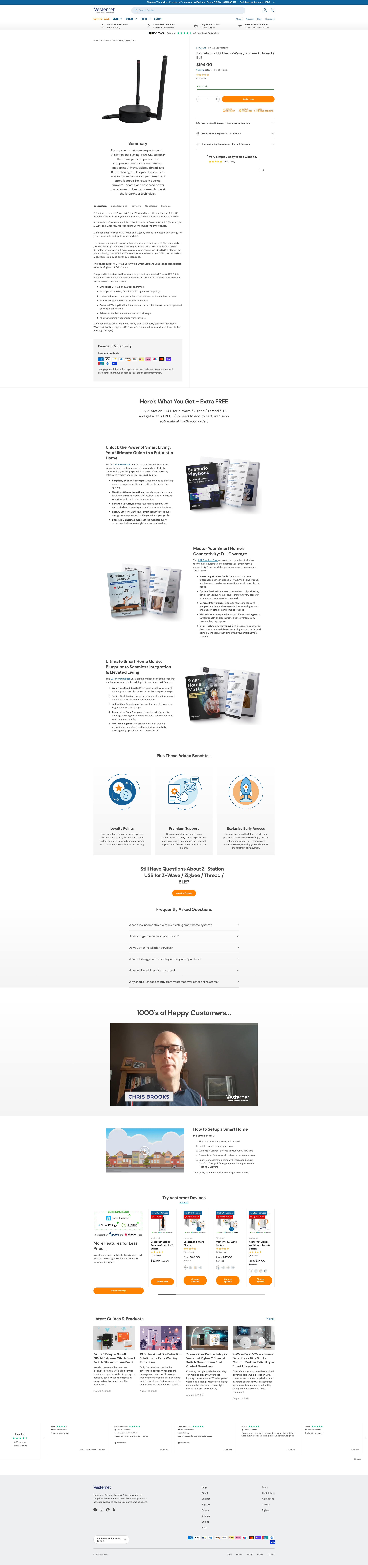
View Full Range (118, 1290)
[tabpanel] (137, 271)
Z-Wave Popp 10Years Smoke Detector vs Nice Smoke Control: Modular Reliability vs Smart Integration (253, 1360)
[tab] (100, 206)
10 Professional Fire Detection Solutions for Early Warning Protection (160, 1358)
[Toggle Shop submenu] (121, 18)
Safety (249, 1554)
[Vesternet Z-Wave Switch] (227, 1222)
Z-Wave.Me (201, 48)
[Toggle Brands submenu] (135, 18)
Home (95, 41)
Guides (205, 1521)
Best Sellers (268, 1492)
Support (270, 18)
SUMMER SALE (101, 18)
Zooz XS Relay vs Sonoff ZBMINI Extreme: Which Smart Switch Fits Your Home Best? (114, 1358)
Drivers (205, 1510)
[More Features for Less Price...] (118, 1223)
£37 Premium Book (120, 464)
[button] (273, 10)
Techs (143, 18)
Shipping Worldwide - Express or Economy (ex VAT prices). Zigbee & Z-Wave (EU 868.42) (191, 2)
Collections (268, 1498)
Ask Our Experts (184, 893)
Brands (129, 18)
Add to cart (248, 99)
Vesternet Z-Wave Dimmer (194, 1243)
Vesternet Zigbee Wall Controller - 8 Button (259, 1245)
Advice (250, 18)
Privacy (239, 1554)
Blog (259, 18)
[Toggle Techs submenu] (149, 18)
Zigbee (265, 1510)
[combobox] (188, 10)
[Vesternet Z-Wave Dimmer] (195, 1222)
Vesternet (104, 1554)
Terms (229, 1554)
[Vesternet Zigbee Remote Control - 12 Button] (162, 1222)
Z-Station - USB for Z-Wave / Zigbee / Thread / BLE (118, 41)
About (239, 18)
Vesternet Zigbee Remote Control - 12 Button (162, 1245)
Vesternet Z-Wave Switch (226, 1243)
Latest (157, 18)
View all (184, 1202)
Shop (116, 18)
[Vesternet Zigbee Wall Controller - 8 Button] (260, 1222)
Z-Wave (266, 1504)
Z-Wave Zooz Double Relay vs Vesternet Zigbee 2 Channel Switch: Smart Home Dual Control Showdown (206, 1360)
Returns (206, 1516)
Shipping (200, 69)
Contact (206, 1498)
